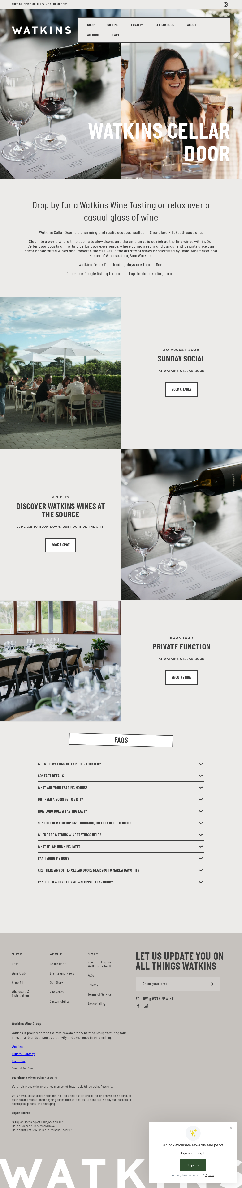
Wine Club (19, 974)
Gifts (15, 964)
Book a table (181, 390)
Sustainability (59, 1002)
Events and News (62, 974)
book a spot (60, 545)
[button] (137, 25)
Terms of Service (100, 995)
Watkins (17, 1047)
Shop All (17, 983)
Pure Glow (18, 1061)
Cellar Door (58, 964)
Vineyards (57, 992)
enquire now (182, 678)
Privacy (93, 985)
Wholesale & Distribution (20, 994)
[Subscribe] (211, 984)
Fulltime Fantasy (23, 1054)
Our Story (56, 983)
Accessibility (96, 1004)
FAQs (91, 976)
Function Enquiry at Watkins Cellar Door (102, 964)
